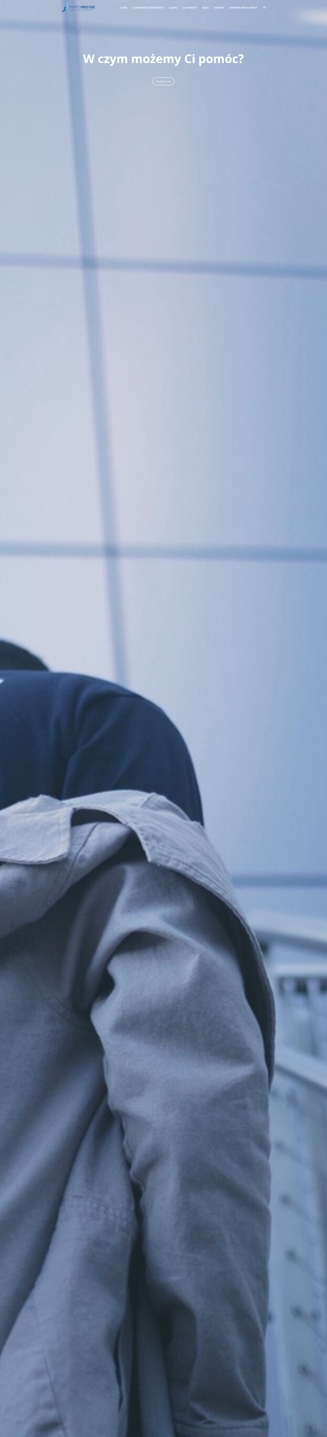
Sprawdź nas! (163, 81)
